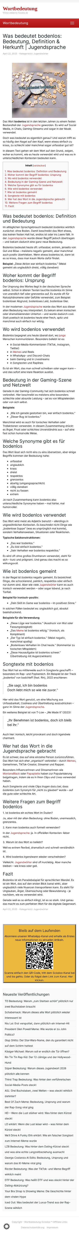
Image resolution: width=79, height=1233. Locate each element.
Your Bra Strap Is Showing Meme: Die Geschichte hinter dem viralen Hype (38, 1194)
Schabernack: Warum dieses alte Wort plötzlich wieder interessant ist (37, 1015)
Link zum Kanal (57, 976)
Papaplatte (34, 773)
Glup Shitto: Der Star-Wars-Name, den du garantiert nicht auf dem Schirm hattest (39, 1043)
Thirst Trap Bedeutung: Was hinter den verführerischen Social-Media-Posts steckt (38, 1082)
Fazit (9, 206)
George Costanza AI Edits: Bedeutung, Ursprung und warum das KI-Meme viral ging (36, 1160)
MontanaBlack (11, 773)
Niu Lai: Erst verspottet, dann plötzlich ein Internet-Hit (37, 1023)
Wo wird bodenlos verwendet (23, 178)
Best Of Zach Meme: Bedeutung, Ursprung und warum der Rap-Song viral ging (37, 1104)
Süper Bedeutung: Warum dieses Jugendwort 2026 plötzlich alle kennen (35, 1071)
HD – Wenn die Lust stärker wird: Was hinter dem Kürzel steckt (38, 1115)
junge (62, 335)
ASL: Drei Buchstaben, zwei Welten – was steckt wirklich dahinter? (38, 1093)
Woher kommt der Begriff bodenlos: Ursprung (33, 174)
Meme (20, 630)
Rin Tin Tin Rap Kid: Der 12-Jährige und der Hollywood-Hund (38, 1059)
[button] (6, 1226)
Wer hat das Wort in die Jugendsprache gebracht (35, 199)
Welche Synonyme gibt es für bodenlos (29, 185)
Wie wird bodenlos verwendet (23, 188)
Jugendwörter (40, 53)
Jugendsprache (31, 125)
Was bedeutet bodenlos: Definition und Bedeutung (35, 171)
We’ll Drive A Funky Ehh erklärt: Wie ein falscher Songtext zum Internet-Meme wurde (39, 1138)
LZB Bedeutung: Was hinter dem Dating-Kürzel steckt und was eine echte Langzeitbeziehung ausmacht (37, 1149)
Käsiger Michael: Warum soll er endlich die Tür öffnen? (37, 1051)
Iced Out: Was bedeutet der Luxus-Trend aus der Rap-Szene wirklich (37, 1205)
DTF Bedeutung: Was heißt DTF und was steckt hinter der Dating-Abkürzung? (39, 1182)
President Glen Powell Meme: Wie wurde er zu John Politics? (35, 1031)
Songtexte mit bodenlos (20, 195)
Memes (17, 351)
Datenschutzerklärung (32, 1227)
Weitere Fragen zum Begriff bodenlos (29, 202)
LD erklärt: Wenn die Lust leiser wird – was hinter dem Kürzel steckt (37, 1127)
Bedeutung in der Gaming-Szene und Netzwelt (33, 181)
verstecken (39, 165)
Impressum (52, 1227)
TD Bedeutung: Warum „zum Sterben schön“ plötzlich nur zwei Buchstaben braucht (39, 1003)
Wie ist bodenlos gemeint (21, 192)
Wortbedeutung (15, 23)
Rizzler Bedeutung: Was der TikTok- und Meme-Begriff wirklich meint (37, 1171)
